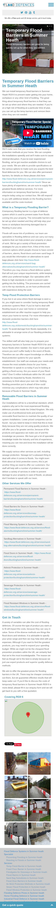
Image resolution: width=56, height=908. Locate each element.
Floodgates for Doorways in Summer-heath (26, 872)
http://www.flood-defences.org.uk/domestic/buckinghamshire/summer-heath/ (27, 325)
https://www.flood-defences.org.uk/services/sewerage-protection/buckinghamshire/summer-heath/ (24, 591)
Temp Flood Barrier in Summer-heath (24, 866)
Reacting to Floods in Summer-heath (23, 860)
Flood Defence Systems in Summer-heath (24, 851)
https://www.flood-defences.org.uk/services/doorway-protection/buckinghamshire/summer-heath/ (24, 513)
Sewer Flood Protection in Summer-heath (25, 887)
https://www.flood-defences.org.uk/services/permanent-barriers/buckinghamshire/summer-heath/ (23, 495)
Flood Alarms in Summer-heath (21, 875)
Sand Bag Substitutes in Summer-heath (25, 878)
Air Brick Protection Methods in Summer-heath (28, 884)
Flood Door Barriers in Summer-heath (24, 881)
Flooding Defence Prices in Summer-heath (24, 893)
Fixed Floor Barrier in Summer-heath (23, 869)
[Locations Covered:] (3, 4)
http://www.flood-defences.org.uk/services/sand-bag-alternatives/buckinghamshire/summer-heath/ (23, 263)
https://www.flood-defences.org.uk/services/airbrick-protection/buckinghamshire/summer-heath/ (24, 574)
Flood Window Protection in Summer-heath (26, 890)
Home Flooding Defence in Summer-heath (24, 896)
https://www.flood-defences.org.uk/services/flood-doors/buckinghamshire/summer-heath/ (27, 556)
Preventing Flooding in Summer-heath (24, 857)
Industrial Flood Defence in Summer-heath (24, 899)
